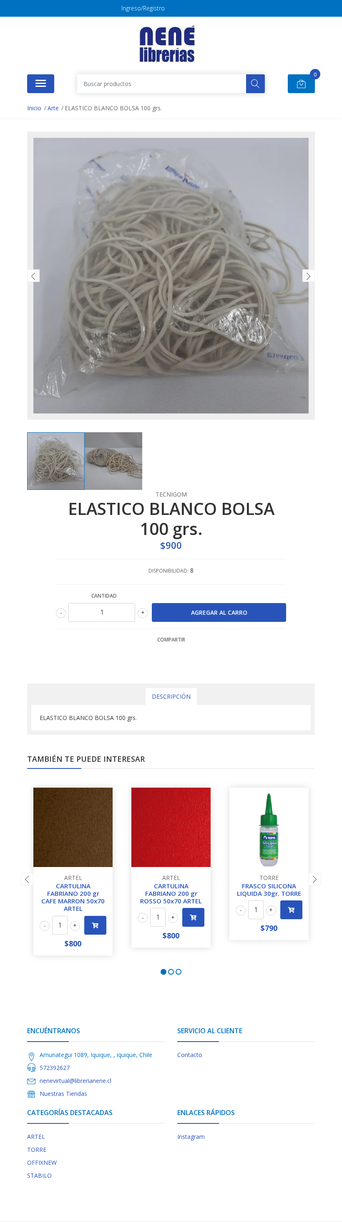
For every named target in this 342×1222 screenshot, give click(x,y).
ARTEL (36, 1137)
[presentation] (33, 275)
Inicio (34, 108)
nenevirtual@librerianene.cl (75, 1081)
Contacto (189, 1055)
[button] (163, 972)
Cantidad (104, 595)
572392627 (55, 1068)
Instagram (191, 1137)
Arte (53, 108)
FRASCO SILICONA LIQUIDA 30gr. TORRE (269, 889)
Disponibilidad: (168, 570)
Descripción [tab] (171, 696)
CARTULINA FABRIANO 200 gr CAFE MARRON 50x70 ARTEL (73, 897)
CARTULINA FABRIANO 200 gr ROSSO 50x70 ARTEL (171, 893)
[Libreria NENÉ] (168, 44)
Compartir (171, 639)
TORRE (36, 1150)
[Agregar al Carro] (95, 925)
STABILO (39, 1175)
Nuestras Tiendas (63, 1094)
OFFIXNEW (42, 1162)
